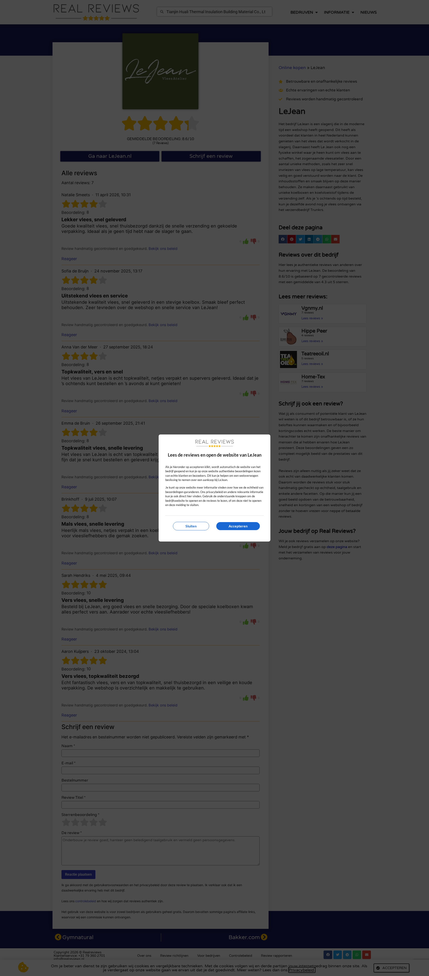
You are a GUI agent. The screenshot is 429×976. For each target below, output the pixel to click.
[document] (214, 488)
